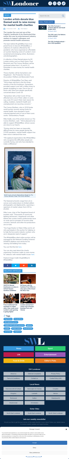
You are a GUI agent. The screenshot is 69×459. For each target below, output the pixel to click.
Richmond (13, 398)
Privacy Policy (37, 456)
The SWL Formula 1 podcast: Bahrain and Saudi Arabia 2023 (56, 27)
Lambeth (34, 393)
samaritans (8, 332)
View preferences (34, 453)
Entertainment (50, 354)
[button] (66, 429)
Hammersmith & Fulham (13, 389)
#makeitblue (18, 319)
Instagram (55, 3)
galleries (29, 325)
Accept (34, 443)
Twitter (59, 3)
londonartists (28, 329)
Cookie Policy (30, 456)
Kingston (13, 393)
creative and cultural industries (14, 325)
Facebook (50, 3)
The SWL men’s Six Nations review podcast (56, 35)
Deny (34, 448)
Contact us (34, 378)
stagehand (17, 332)
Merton (55, 393)
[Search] (63, 15)
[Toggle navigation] (4, 9)
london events (16, 329)
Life (18, 354)
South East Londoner (34, 413)
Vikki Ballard (23, 29)
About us (13, 374)
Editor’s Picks (50, 360)
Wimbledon (34, 403)
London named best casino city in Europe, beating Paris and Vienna (27, 307)
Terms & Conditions (13, 378)
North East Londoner (13, 413)
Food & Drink (18, 360)
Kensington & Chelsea (34, 389)
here (19, 247)
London (6, 329)
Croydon (55, 389)
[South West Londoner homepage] (21, 3)
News (6, 15)
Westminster (13, 403)
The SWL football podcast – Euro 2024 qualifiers (56, 42)
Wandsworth (55, 398)
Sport (50, 348)
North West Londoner (56, 413)
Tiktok (63, 3)
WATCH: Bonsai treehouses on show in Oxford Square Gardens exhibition (11, 288)
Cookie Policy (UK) (56, 378)
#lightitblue (8, 319)
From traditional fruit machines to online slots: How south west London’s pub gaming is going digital (11, 308)
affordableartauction (10, 322)
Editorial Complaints (34, 374)
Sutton (34, 398)
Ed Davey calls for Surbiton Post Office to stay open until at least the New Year (27, 288)
